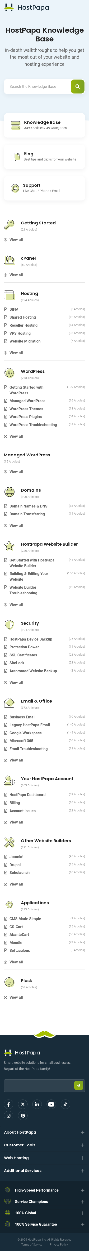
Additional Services (23, 1170)
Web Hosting (16, 1158)
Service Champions (31, 1201)
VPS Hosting (20, 333)
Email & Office (36, 701)
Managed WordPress (27, 401)
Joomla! (16, 857)
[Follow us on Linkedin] (37, 1104)
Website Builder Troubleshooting (23, 590)
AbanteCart (19, 934)
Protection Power (24, 647)
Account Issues (22, 811)
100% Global (25, 1213)
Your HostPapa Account (47, 779)
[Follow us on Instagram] (8, 1115)
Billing (14, 803)
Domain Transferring (27, 514)
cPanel (28, 258)
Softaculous (19, 950)
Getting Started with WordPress (26, 390)
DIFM (14, 309)
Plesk (26, 981)
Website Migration (25, 341)
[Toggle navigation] (82, 7)
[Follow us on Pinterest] (23, 1115)
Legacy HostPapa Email (29, 725)
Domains (31, 490)
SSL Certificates (23, 655)
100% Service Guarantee (36, 1224)
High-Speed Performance (37, 1190)
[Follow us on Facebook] (8, 1104)
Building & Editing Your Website (28, 576)
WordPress (33, 371)
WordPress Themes (26, 409)
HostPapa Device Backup (30, 639)
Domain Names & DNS (28, 506)
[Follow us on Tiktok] (65, 1104)
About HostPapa (20, 1132)
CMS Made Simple (25, 919)
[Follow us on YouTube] (51, 1104)
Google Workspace (25, 733)
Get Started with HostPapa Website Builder (32, 563)
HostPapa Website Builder (49, 544)
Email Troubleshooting (28, 749)
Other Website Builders (46, 841)
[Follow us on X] (23, 1104)
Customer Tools (19, 1145)
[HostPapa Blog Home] (26, 7)
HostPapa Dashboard (27, 794)
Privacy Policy (59, 1244)
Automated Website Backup (33, 671)
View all (16, 239)
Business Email (22, 717)
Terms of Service (31, 1244)
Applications (35, 903)
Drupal (15, 865)
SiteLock (16, 663)
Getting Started (38, 223)
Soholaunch (19, 872)
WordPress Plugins (25, 416)
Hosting (29, 293)
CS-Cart (16, 927)
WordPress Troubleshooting (33, 425)
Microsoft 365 (21, 741)
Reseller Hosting (23, 325)
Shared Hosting (22, 317)
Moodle (15, 942)
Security (30, 623)
